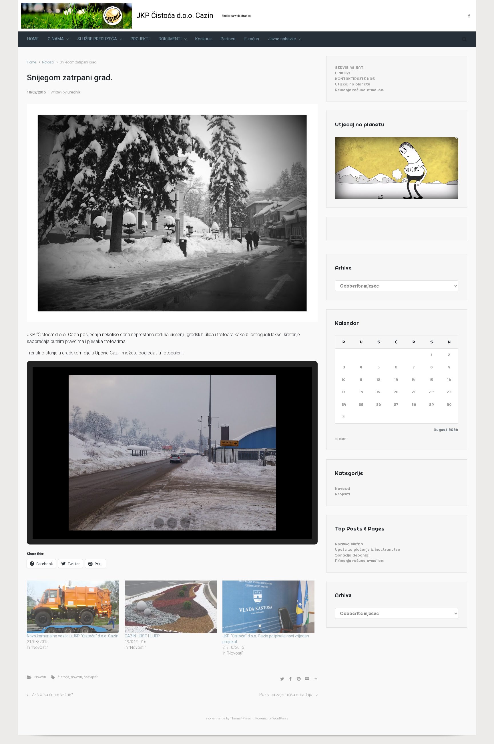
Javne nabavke (282, 38)
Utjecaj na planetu (352, 84)
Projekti (342, 494)
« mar (340, 438)
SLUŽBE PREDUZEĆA (97, 38)
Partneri (228, 38)
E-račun (251, 38)
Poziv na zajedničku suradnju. (286, 694)
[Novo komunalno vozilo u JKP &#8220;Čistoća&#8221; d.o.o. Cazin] (73, 607)
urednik (73, 92)
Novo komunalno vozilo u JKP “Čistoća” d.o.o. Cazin (72, 636)
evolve (210, 718)
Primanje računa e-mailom (359, 89)
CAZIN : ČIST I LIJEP (142, 636)
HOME (33, 38)
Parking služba (349, 544)
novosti (76, 677)
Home (31, 62)
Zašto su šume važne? (52, 694)
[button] (159, 523)
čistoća (63, 677)
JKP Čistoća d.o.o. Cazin (174, 15)
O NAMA (56, 38)
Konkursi (203, 38)
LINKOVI (342, 73)
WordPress (280, 718)
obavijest (91, 677)
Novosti (48, 62)
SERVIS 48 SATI (349, 67)
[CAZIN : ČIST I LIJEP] (171, 607)
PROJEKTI (140, 38)
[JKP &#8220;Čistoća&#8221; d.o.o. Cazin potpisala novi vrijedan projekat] (268, 607)
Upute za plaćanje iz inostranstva (367, 549)
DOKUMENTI (170, 38)
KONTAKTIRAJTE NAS (355, 78)
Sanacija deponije (352, 555)
